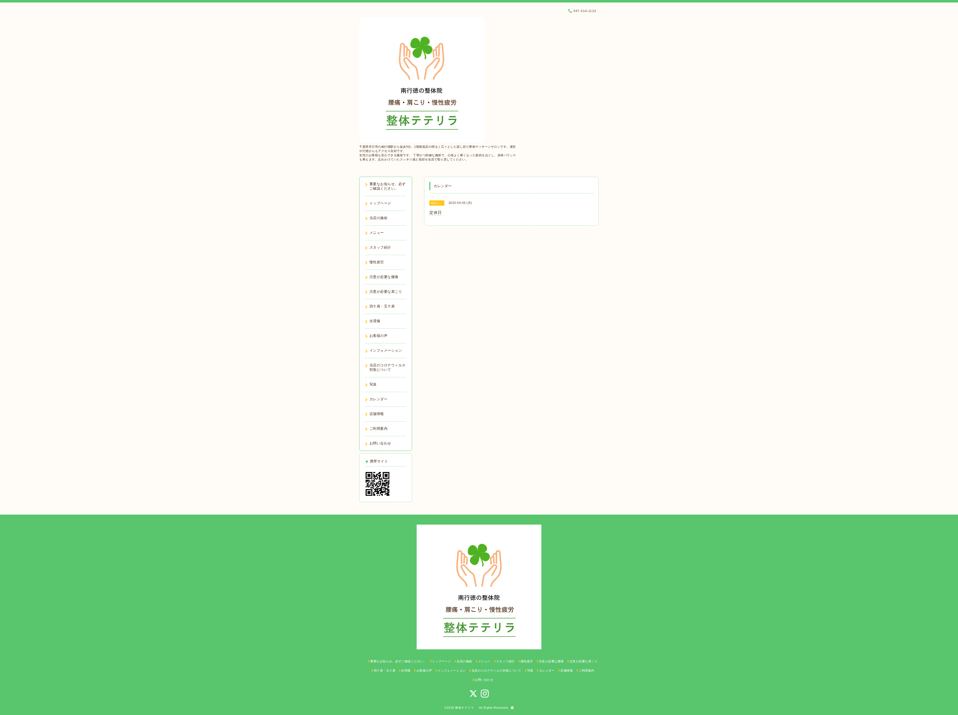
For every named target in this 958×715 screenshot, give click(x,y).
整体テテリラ (466, 708)
